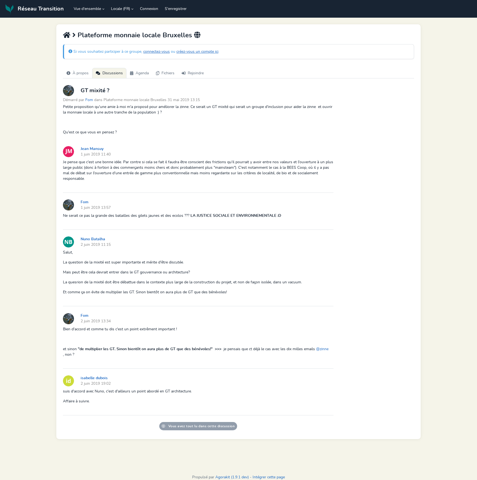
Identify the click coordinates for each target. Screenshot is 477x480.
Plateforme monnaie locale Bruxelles (135, 35)
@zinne (322, 349)
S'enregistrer (176, 9)
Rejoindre (196, 73)
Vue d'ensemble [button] (87, 9)
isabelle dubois (94, 378)
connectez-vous (156, 52)
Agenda (142, 73)
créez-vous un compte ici (197, 52)
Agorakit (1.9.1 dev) (232, 477)
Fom (89, 100)
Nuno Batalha (93, 239)
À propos (81, 73)
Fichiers (167, 73)
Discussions (112, 73)
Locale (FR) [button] (120, 9)
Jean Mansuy (92, 149)
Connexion (149, 9)
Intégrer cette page (269, 477)
